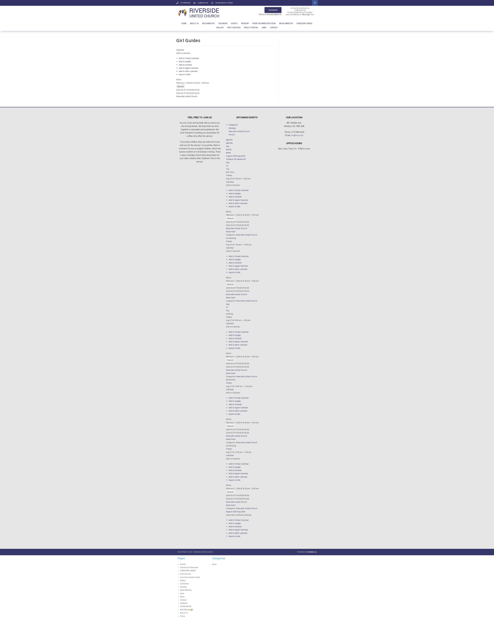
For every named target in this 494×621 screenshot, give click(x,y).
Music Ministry (286, 23)
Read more (230, 231)
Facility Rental (251, 28)
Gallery (220, 28)
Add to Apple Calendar (188, 68)
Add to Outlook (185, 65)
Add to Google (185, 61)
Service (232, 134)
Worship (245, 23)
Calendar (222, 23)
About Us (194, 23)
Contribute (184, 584)
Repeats (180, 86)
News (182, 597)
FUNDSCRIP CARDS (304, 23)
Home (184, 23)
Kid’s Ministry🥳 (186, 610)
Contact (274, 28)
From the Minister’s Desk (264, 23)
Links (264, 28)
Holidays (232, 128)
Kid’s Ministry (208, 23)
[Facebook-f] (315, 3)
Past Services (234, 28)
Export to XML (185, 74)
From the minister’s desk (190, 577)
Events (234, 23)
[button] (183, 53)
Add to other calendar (188, 71)
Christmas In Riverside (189, 567)
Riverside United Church (186, 96)
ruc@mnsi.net (297, 135)
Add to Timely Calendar (189, 58)
